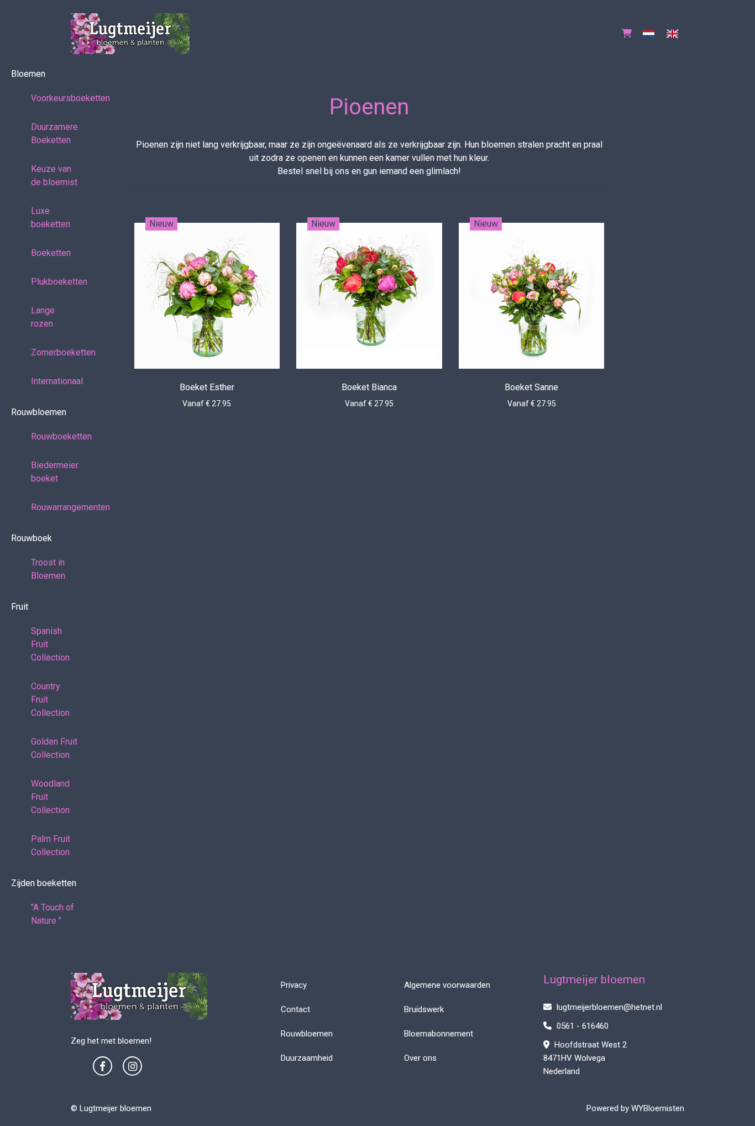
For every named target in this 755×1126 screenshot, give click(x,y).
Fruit (19, 606)
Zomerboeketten (59, 352)
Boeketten (51, 253)
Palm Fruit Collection (50, 845)
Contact (295, 1009)
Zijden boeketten (43, 883)
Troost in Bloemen (48, 569)
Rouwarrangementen (59, 507)
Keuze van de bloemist (54, 175)
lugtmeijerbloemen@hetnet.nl (609, 1007)
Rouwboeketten (59, 436)
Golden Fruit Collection (54, 748)
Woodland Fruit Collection (50, 796)
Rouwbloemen (38, 412)
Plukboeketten (59, 281)
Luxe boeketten (50, 217)
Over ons (420, 1058)
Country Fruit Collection (50, 699)
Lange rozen (43, 317)
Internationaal (57, 381)
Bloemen (28, 74)
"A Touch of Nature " (52, 914)
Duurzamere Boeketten (54, 133)
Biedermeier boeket (54, 472)
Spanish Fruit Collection (50, 644)
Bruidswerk (424, 1009)
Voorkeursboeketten (59, 98)
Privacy (294, 985)
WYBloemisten (657, 1108)
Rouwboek (31, 538)
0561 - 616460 (581, 1026)
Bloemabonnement (438, 1034)
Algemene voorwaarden (447, 985)
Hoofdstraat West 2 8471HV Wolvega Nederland (585, 1058)
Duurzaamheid (307, 1058)
